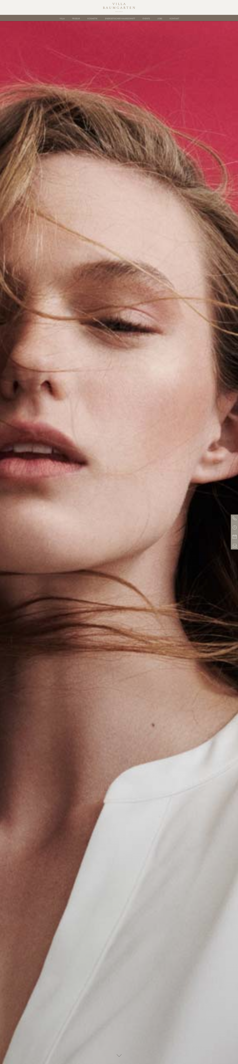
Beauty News (169, 18)
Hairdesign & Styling (66, 18)
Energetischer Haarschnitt (120, 18)
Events (146, 18)
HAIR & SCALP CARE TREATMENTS (101, 18)
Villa (62, 18)
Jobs (159, 18)
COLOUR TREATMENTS (135, 18)
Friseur (76, 18)
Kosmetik (92, 18)
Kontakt (174, 18)
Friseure (66, 18)
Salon (82, 18)
